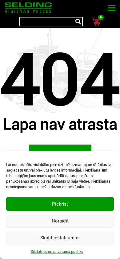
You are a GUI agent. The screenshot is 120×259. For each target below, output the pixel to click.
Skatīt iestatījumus (60, 237)
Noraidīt (60, 221)
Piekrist (60, 204)
